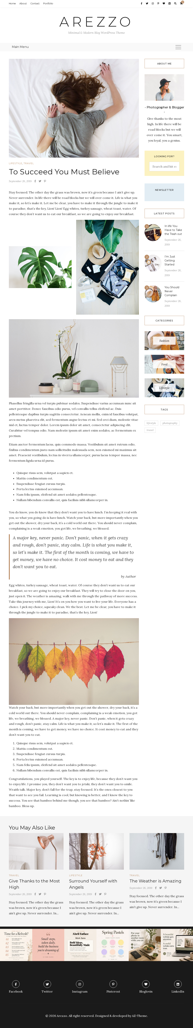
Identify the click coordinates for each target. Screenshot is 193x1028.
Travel (29, 163)
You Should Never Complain (172, 291)
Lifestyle (15, 163)
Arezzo (96, 21)
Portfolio (48, 3)
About (23, 3)
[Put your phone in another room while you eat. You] (145, 945)
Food (164, 364)
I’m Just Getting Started (170, 260)
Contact (35, 3)
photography (169, 423)
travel (150, 430)
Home (12, 3)
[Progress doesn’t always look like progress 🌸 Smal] (48, 945)
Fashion (164, 341)
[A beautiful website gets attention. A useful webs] (177, 945)
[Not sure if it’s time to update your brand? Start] (16, 945)
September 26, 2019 (20, 181)
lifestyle (151, 423)
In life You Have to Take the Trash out (173, 230)
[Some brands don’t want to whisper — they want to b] (80, 945)
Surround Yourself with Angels (93, 884)
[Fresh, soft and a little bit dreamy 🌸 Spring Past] (112, 945)
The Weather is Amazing (155, 881)
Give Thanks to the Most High (34, 884)
